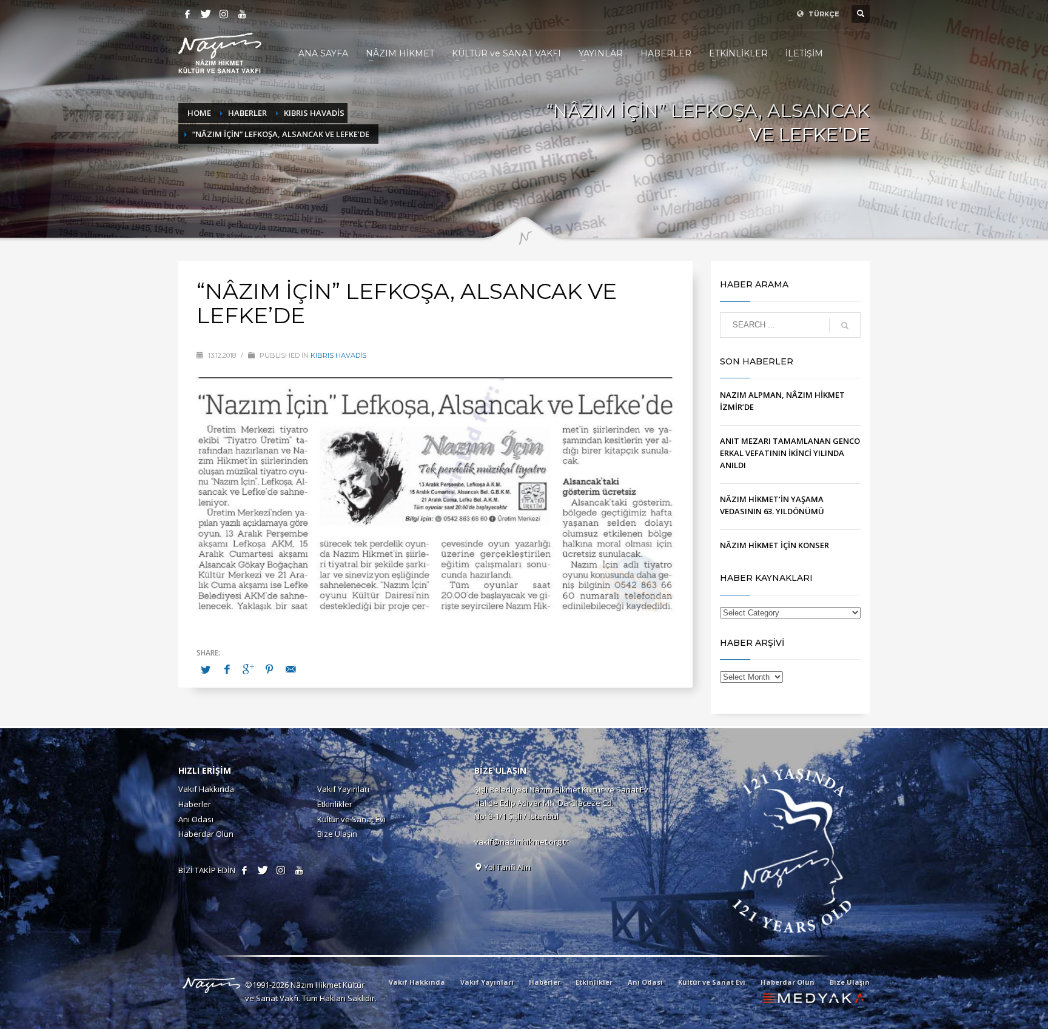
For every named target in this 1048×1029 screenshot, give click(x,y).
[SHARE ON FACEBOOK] (227, 669)
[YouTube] (242, 14)
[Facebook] (187, 14)
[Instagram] (224, 14)
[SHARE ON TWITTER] (205, 669)
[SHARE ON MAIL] (290, 669)
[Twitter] (205, 14)
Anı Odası (195, 819)
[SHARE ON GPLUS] (248, 669)
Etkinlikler (334, 804)
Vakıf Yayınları (343, 788)
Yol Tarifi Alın (506, 867)
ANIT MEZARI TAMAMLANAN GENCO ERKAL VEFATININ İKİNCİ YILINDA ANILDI (790, 453)
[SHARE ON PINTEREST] (269, 669)
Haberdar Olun (205, 833)
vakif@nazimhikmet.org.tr (521, 841)
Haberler (194, 804)
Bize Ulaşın (337, 833)
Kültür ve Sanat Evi (351, 819)
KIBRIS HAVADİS (338, 355)
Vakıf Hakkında (206, 788)
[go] (845, 325)
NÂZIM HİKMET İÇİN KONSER (774, 545)
